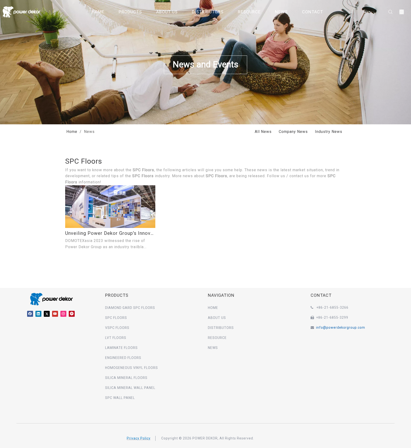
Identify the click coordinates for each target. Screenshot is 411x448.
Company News (293, 131)
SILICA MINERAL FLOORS (126, 378)
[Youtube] (55, 313)
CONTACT (312, 11)
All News (263, 131)
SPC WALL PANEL (120, 398)
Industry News (328, 131)
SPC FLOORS (116, 318)
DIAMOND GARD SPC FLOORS (130, 308)
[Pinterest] (72, 313)
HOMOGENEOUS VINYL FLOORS (131, 368)
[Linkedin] (38, 313)
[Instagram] (63, 313)
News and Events (205, 65)
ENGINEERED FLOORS (123, 358)
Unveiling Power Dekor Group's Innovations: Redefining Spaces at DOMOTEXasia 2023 (110, 233)
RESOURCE (249, 11)
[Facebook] (30, 313)
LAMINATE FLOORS (121, 348)
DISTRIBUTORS (208, 11)
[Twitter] (47, 313)
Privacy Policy (139, 438)
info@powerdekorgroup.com (340, 327)
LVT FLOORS (115, 338)
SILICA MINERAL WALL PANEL (130, 388)
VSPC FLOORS (117, 328)
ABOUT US (167, 11)
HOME (98, 11)
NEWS (281, 11)
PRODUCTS (130, 11)
